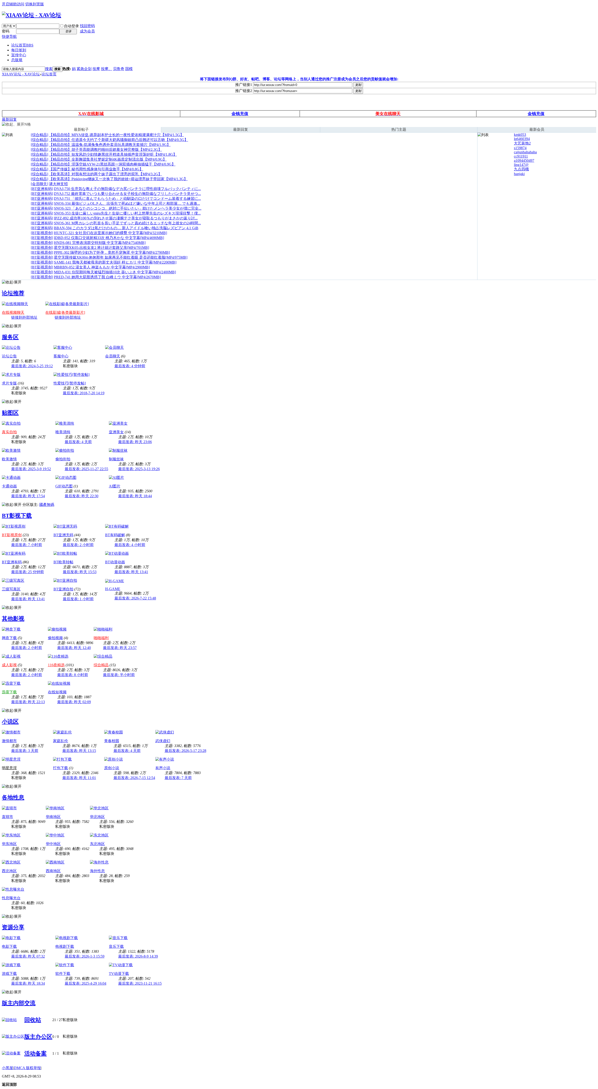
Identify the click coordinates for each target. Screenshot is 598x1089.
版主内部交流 (19, 1003)
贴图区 (10, 413)
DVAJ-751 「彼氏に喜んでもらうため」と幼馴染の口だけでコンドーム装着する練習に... (127, 199)
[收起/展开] (11, 282)
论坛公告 (9, 356)
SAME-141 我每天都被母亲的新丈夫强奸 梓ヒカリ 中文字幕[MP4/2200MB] (115, 262)
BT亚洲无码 (63, 535)
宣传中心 (18, 55)
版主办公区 (38, 1037)
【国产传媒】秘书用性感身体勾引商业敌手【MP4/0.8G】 (96, 169)
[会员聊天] (39, 184)
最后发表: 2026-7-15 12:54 (134, 778)
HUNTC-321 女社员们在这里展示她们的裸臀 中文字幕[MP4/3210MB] (110, 233)
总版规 (16, 60)
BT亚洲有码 (12, 562)
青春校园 (111, 741)
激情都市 (9, 741)
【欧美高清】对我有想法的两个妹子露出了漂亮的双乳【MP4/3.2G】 (105, 174)
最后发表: (129, 366)
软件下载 (62, 974)
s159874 (520, 148)
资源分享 (13, 927)
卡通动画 (9, 486)
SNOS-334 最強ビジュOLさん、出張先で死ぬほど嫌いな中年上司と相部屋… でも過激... (127, 203)
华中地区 (53, 844)
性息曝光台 (11, 898)
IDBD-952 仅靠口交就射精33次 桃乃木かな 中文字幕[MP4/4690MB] (109, 238)
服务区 (10, 337)
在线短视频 (57, 692)
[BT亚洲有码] (42, 189)
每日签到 (18, 50)
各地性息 (13, 797)
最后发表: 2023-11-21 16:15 (140, 983)
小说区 (10, 722)
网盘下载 (9, 638)
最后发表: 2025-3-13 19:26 (139, 469)
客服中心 (60, 356)
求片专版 (9, 383)
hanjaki (519, 174)
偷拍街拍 (62, 459)
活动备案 (35, 1053)
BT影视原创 (12, 535)
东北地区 (97, 844)
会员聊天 (112, 356)
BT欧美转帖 (63, 562)
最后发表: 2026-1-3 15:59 (84, 956)
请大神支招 (58, 184)
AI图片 (114, 486)
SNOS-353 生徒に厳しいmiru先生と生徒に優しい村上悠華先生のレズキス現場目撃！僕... (127, 213)
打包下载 (60, 768)
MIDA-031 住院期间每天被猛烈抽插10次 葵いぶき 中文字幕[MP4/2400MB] (115, 272)
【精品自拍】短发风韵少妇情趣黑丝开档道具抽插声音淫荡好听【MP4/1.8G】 (113, 154)
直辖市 (7, 817)
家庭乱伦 (60, 741)
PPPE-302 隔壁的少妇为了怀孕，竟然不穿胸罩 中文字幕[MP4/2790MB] (112, 252)
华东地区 (9, 844)
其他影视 (13, 619)
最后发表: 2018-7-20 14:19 (83, 393)
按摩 (96, 69)
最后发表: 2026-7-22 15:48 (135, 598)
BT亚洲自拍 (63, 589)
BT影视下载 (17, 516)
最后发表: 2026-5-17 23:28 (185, 751)
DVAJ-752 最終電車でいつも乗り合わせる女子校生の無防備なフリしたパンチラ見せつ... (127, 194)
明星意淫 (9, 768)
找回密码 (87, 26)
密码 (5, 31)
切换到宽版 (34, 4)
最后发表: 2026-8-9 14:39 (138, 956)
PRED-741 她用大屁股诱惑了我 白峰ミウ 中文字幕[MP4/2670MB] (107, 277)
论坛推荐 (13, 293)
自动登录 (71, 26)
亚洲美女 (116, 432)
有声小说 (162, 768)
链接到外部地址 (24, 317)
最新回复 (9, 119)
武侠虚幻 (162, 741)
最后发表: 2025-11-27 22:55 (86, 469)
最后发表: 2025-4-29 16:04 (85, 983)
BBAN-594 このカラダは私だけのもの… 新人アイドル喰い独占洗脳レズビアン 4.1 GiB (126, 228)
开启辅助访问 (13, 4)
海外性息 (97, 871)
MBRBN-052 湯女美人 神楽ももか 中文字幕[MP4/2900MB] (102, 267)
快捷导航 (9, 37)
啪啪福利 (101, 638)
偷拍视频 (55, 638)
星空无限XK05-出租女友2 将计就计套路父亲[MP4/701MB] (101, 248)
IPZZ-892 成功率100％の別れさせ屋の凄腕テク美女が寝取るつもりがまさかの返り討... (126, 218)
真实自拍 (9, 432)
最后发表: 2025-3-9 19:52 (31, 469)
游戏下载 (9, 974)
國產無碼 (46, 505)
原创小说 (111, 768)
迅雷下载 (9, 692)
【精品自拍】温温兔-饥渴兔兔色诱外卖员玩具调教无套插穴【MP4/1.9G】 (110, 145)
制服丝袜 (116, 459)
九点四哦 (521, 169)
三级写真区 (11, 589)
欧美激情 (9, 459)
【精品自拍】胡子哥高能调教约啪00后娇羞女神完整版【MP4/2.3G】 (105, 150)
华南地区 (53, 817)
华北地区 (97, 817)
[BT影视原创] (42, 233)
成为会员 (87, 31)
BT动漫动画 (115, 562)
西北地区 (9, 871)
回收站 (32, 1020)
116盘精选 (56, 665)
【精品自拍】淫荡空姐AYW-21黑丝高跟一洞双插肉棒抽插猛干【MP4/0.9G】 (112, 164)
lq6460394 (522, 139)
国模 (129, 69)
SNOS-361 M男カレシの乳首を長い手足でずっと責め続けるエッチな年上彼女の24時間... (127, 223)
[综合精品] (39, 135)
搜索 (49, 69)
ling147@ (521, 165)
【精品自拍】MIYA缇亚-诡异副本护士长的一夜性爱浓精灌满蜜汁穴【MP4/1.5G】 (116, 135)
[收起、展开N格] (16, 124)
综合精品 (101, 665)
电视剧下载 (64, 946)
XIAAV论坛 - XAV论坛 (21, 74)
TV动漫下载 (119, 974)
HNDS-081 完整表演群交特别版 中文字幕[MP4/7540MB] (100, 243)
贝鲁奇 (118, 69)
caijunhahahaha (525, 152)
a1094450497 (524, 160)
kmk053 (520, 135)
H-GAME (112, 589)
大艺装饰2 (522, 143)
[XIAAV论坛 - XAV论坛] (31, 15)
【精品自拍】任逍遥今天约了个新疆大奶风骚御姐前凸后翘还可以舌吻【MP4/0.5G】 (118, 140)
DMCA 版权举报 (27, 1068)
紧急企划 (84, 69)
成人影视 (9, 665)
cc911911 (521, 156)
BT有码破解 (115, 535)
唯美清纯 (62, 432)
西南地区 (53, 871)
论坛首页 (22, 45)
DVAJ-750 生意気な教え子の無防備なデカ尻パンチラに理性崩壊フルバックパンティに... (127, 189)
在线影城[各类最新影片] (65, 312)
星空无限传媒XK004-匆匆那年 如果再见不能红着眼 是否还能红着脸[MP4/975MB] (120, 257)
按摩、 (106, 69)
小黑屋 (7, 1068)
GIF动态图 (64, 486)
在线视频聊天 (13, 312)
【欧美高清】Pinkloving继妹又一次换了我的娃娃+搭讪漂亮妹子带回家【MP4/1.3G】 (118, 179)
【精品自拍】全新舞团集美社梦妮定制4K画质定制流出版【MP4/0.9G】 (108, 159)
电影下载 (9, 946)
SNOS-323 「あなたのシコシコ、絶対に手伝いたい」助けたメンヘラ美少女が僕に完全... (127, 208)
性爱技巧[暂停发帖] (69, 383)
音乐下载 (116, 946)
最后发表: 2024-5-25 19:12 (32, 366)
